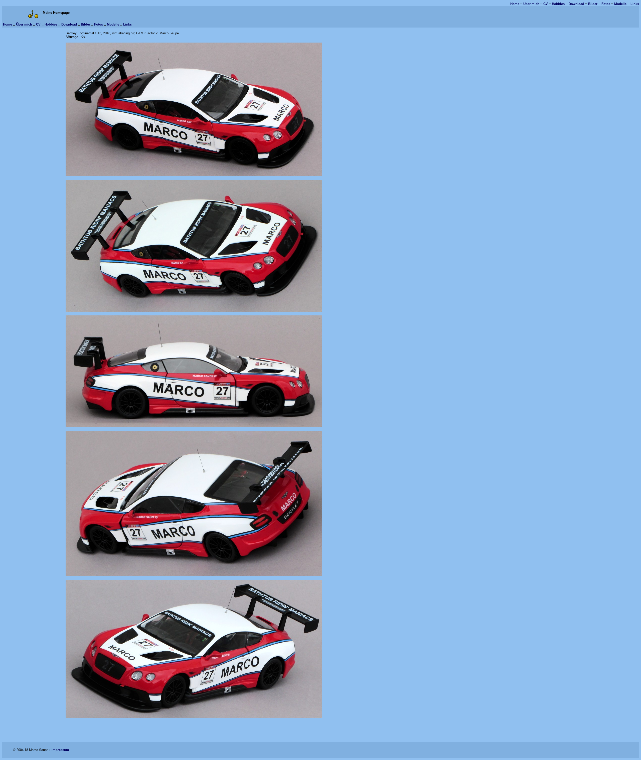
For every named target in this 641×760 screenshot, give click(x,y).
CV (545, 4)
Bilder (592, 4)
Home (514, 4)
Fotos (605, 4)
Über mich (531, 4)
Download (576, 4)
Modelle (620, 4)
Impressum (60, 750)
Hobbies (558, 4)
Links (634, 4)
